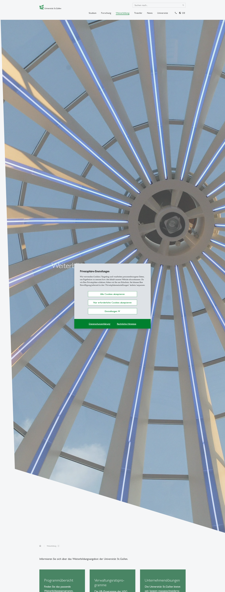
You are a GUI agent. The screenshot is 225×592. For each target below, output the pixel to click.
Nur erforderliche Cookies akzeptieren (112, 302)
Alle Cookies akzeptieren (112, 294)
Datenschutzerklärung (99, 323)
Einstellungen (111, 311)
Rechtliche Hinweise (126, 323)
